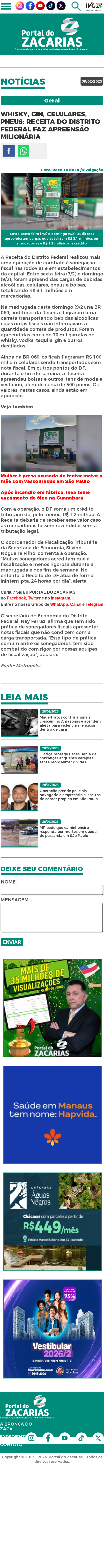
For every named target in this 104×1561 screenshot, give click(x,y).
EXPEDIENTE (14, 1436)
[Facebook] (30, 9)
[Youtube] (40, 8)
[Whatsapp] (23, 151)
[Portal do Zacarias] (52, 34)
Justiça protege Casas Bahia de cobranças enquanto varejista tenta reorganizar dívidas (68, 758)
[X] (61, 9)
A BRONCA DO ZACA (16, 1426)
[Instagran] (19, 8)
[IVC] (94, 6)
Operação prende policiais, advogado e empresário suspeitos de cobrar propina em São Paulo (70, 795)
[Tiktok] (50, 9)
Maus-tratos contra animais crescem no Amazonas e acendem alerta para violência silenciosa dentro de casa (70, 723)
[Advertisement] (52, 1495)
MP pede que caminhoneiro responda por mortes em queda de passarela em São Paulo (68, 832)
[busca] (76, 9)
